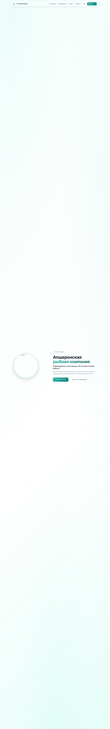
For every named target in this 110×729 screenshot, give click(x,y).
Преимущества (62, 3)
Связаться (91, 3)
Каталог (71, 3)
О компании (52, 3)
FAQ (84, 3)
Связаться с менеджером (79, 379)
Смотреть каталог (60, 379)
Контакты (78, 3)
